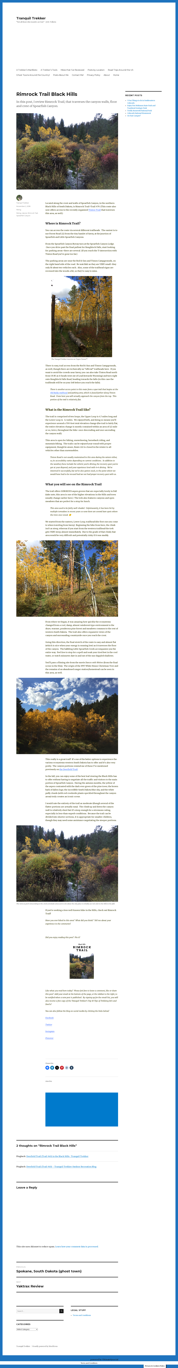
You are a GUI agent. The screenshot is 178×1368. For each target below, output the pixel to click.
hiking (18, 210)
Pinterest (49, 1038)
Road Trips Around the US (120, 70)
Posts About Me (61, 75)
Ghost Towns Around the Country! (33, 75)
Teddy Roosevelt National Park (139, 111)
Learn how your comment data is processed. (76, 1246)
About (107, 75)
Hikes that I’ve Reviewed (72, 70)
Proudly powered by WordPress (45, 1346)
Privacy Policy (93, 75)
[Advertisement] (89, 48)
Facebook (49, 1018)
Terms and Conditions (82, 1315)
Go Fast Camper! (133, 116)
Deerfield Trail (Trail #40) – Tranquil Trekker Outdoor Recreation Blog (61, 1166)
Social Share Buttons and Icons (75, 1359)
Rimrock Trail (33, 213)
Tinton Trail (95, 210)
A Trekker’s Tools (49, 70)
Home (116, 75)
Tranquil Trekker (31, 18)
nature (24, 213)
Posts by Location (96, 70)
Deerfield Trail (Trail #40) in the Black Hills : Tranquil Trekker (57, 1156)
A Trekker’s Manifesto (26, 70)
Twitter (48, 1024)
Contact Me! (78, 75)
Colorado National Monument (139, 113)
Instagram (49, 1031)
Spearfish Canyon (23, 216)
